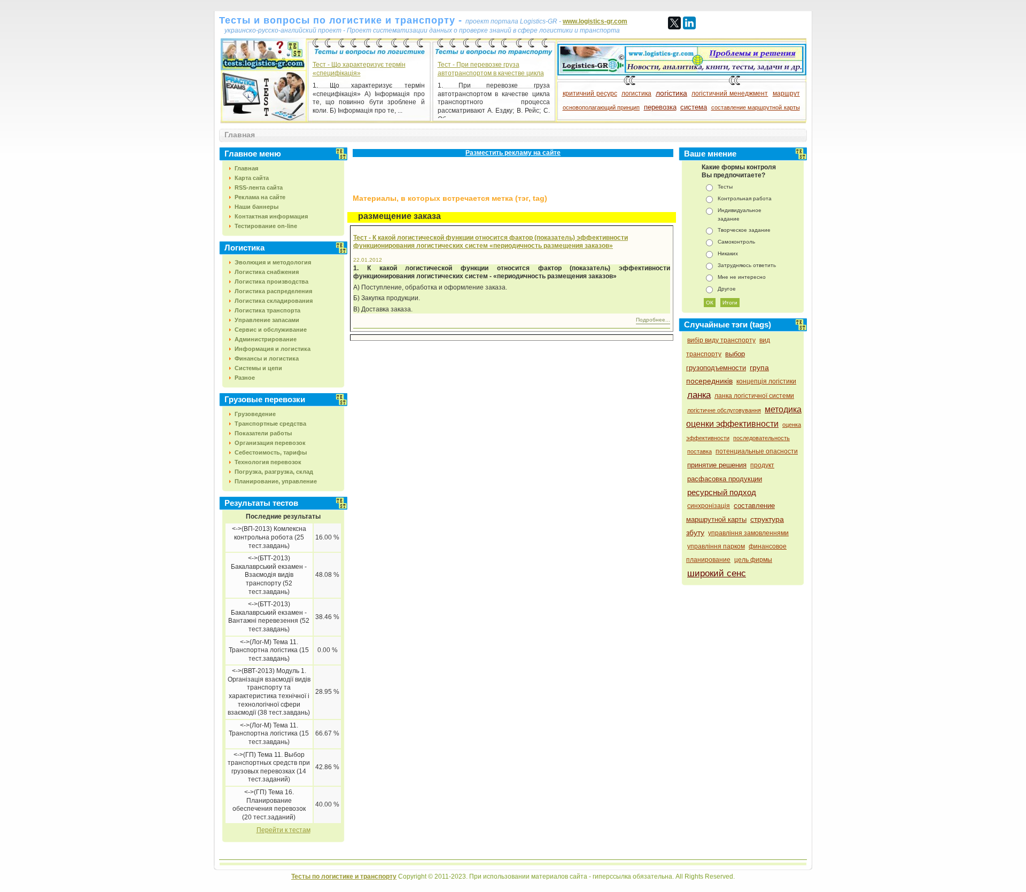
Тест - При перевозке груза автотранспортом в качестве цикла (491, 69)
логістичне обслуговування (724, 410)
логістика (671, 93)
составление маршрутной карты (755, 107)
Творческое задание (744, 230)
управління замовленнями (748, 533)
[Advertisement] (472, 178)
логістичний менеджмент (729, 93)
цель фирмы (753, 560)
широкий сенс (716, 573)
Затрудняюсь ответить (747, 265)
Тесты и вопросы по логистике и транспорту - (342, 20)
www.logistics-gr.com (595, 21)
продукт (762, 465)
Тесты (725, 187)
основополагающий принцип (601, 107)
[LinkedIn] (689, 23)
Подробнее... (653, 320)
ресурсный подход (721, 492)
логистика (636, 93)
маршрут (786, 93)
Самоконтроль (736, 242)
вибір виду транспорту (721, 340)
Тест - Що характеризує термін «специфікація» (359, 69)
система (693, 107)
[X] (674, 23)
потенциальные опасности (757, 451)
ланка (699, 395)
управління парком (716, 546)
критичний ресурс (590, 93)
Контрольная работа (745, 198)
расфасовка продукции (724, 479)
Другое (727, 289)
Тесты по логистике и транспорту (344, 876)
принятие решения (717, 465)
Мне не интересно (742, 277)
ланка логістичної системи (754, 396)
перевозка (660, 107)
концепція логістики (766, 381)
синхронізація (708, 506)
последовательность (761, 438)
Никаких (728, 253)
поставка (699, 451)
